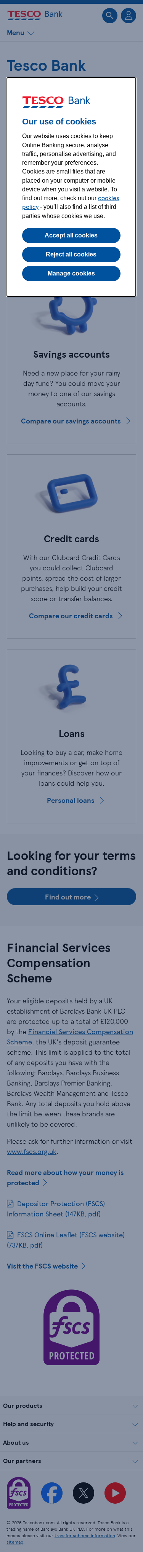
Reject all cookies (71, 254)
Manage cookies (71, 273)
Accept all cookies (71, 235)
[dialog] (71, 187)
